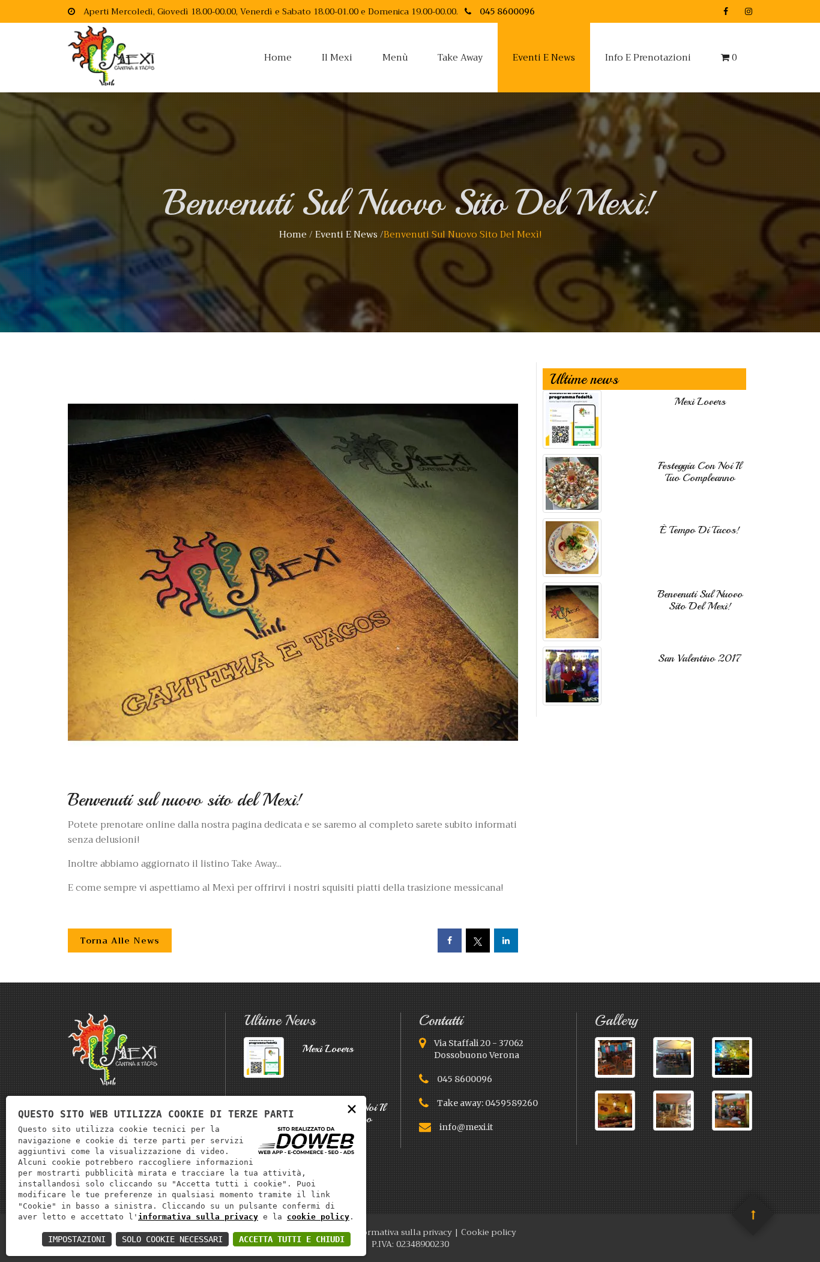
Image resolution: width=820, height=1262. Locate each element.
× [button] (351, 1108)
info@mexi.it (466, 1127)
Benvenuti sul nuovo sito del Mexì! (700, 599)
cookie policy (318, 1216)
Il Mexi (337, 57)
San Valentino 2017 (699, 658)
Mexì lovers (700, 401)
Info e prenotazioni (648, 57)
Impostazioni (77, 1239)
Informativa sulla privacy (401, 1232)
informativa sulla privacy (198, 1216)
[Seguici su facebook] (726, 11)
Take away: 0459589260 (487, 1103)
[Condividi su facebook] (447, 940)
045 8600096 (464, 1079)
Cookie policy (488, 1232)
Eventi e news (544, 57)
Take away (460, 57)
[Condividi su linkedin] (504, 940)
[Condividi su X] (476, 940)
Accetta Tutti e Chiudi (292, 1239)
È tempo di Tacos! (700, 529)
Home (278, 57)
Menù (395, 57)
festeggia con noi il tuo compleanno (699, 471)
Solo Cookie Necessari (172, 1239)
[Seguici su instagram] (744, 11)
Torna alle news (120, 940)
